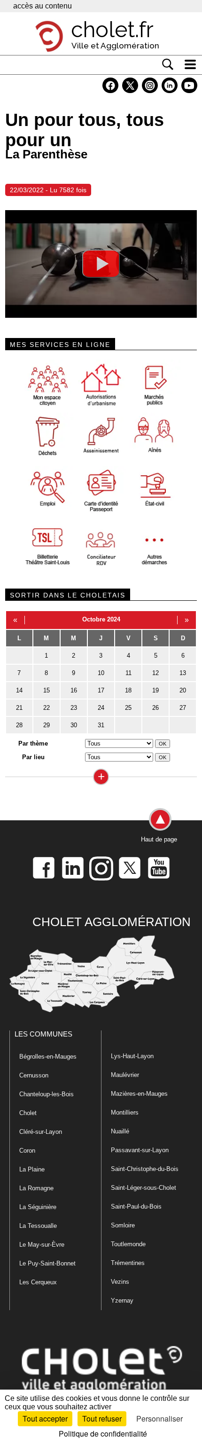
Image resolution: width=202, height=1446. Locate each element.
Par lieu (33, 757)
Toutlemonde (128, 1244)
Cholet (28, 1112)
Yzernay (122, 1300)
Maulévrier (125, 1074)
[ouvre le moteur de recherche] (167, 64)
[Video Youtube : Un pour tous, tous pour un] (101, 264)
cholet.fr (112, 29)
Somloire (123, 1225)
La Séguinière (37, 1206)
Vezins (120, 1281)
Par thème (33, 743)
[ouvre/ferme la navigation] (190, 64)
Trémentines (128, 1262)
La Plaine (32, 1169)
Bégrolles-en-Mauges (48, 1056)
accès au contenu (42, 6)
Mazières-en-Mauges (139, 1093)
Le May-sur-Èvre (41, 1244)
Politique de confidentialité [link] (103, 1433)
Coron (27, 1150)
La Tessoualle (38, 1225)
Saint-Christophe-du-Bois (145, 1168)
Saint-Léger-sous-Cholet (143, 1187)
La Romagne (36, 1188)
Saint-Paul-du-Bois (136, 1206)
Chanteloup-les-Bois (46, 1094)
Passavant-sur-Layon (140, 1150)
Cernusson (33, 1075)
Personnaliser (159, 1418)
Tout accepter (45, 1418)
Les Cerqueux (38, 1282)
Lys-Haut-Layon (132, 1056)
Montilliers (125, 1112)
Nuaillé (120, 1131)
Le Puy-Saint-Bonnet (47, 1263)
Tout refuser (102, 1418)
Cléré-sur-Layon (40, 1131)
